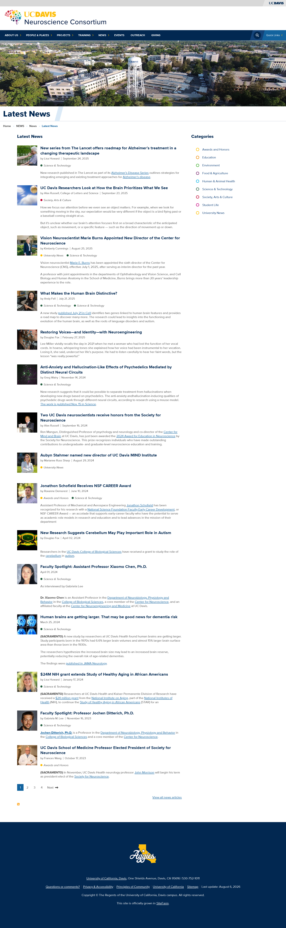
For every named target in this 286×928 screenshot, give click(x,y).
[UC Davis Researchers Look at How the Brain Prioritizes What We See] (27, 195)
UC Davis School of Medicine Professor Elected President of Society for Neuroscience (105, 750)
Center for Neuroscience (152, 601)
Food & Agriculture (215, 173)
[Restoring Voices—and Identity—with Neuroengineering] (27, 339)
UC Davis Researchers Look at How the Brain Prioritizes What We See (104, 188)
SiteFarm (162, 903)
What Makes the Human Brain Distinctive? (78, 293)
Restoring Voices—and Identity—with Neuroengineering (91, 332)
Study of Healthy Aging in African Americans (110, 702)
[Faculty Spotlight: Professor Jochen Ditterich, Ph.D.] (27, 720)
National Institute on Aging (109, 698)
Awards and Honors (56, 498)
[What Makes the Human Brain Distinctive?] (27, 300)
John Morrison (144, 772)
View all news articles (167, 797)
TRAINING (84, 35)
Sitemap (192, 886)
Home (7, 126)
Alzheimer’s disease (136, 177)
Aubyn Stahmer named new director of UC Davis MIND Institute (98, 455)
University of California (168, 886)
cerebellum (53, 555)
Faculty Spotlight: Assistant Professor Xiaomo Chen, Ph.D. (93, 566)
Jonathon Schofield (139, 505)
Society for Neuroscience (91, 776)
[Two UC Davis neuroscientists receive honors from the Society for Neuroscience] (27, 422)
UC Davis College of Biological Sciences (94, 551)
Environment (211, 165)
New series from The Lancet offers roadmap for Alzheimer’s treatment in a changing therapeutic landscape (108, 150)
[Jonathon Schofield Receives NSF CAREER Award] (27, 492)
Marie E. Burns (80, 262)
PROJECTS (63, 35)
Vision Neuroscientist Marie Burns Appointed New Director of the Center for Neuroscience (110, 240)
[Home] (56, 18)
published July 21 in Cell (74, 313)
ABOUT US (11, 35)
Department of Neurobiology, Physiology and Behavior (138, 732)
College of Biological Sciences (82, 601)
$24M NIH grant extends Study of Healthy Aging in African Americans (104, 674)
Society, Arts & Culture (57, 200)
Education (209, 157)
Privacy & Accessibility (98, 886)
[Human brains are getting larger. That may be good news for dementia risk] (27, 624)
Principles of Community (133, 886)
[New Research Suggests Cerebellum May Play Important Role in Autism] (27, 539)
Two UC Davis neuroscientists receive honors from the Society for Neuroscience (100, 417)
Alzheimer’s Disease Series (130, 172)
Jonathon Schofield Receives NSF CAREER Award (85, 486)
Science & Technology (57, 165)
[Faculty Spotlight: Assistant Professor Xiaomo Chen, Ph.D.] (27, 573)
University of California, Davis (106, 878)
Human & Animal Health (218, 181)
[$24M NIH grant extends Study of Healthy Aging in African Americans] (27, 681)
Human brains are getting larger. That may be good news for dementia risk (108, 617)
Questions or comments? (63, 886)
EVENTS (119, 35)
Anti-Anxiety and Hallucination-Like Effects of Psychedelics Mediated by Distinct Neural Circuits (106, 369)
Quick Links (273, 35)
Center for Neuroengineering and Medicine (100, 606)
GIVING (155, 35)
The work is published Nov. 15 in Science (68, 404)
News (33, 126)
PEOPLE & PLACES (37, 35)
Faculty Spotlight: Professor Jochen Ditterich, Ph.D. (87, 713)
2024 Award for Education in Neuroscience (145, 436)
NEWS (102, 35)
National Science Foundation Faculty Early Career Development (131, 509)
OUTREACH (138, 35)
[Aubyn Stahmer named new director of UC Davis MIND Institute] (27, 462)
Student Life (210, 205)
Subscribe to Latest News (18, 804)
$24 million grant (67, 698)
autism (69, 555)
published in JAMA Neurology (86, 663)
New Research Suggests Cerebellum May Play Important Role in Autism (105, 533)
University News (53, 255)
